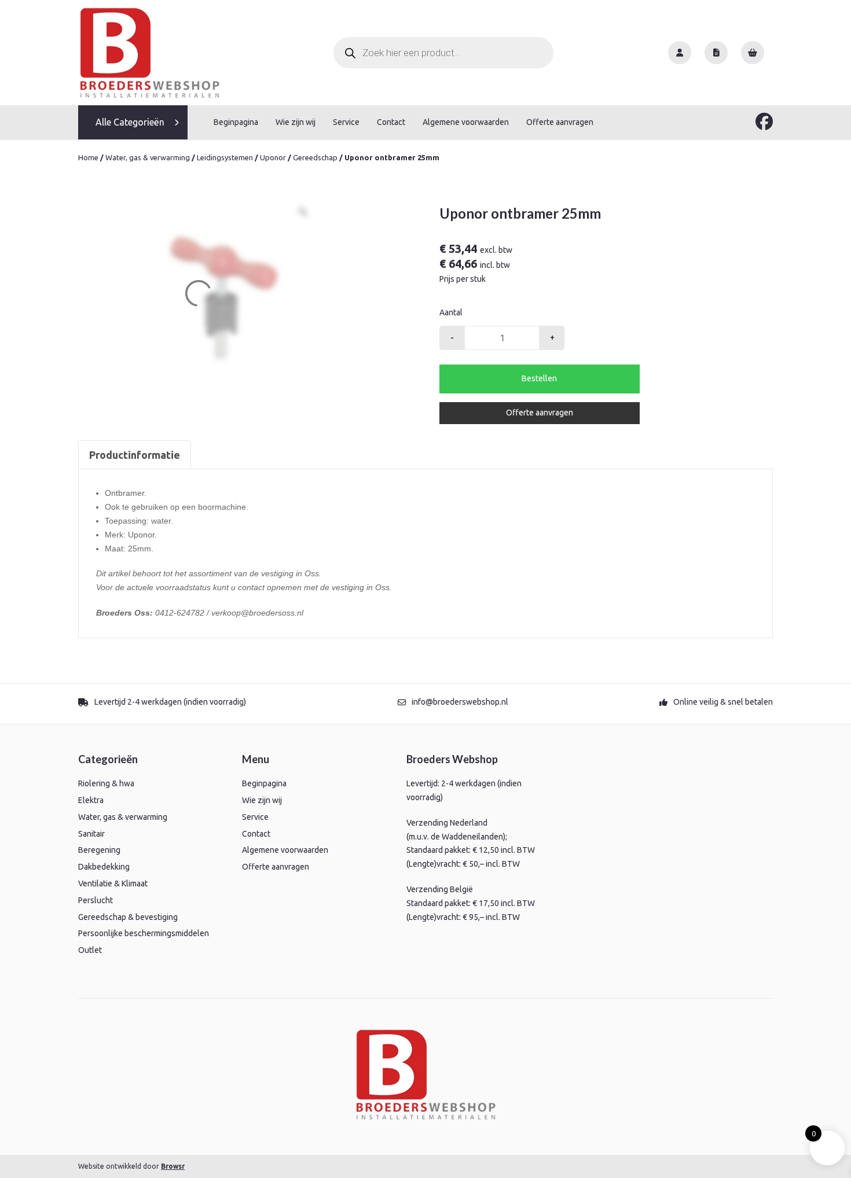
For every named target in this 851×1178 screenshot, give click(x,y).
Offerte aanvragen (559, 122)
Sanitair (91, 833)
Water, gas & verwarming (147, 157)
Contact (391, 122)
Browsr (173, 1166)
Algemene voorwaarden (466, 122)
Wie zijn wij (296, 122)
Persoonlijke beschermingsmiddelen (143, 933)
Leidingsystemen (225, 157)
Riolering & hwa (106, 783)
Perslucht (95, 900)
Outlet (90, 950)
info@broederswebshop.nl (460, 701)
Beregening (99, 850)
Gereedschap (315, 157)
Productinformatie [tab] (134, 455)
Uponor (273, 157)
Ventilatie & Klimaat (113, 883)
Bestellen (539, 378)
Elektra (91, 800)
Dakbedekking (104, 866)
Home (88, 157)
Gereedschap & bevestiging (128, 917)
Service (346, 122)
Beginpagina (236, 122)
